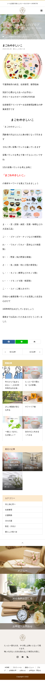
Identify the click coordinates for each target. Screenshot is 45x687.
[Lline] (21, 342)
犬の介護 (8, 521)
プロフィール (17, 667)
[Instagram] (17, 657)
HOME (7, 667)
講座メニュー (29, 667)
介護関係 (8, 515)
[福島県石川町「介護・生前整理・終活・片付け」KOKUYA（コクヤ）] (22, 637)
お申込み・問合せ (35, 670)
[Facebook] (22, 657)
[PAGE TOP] (22, 543)
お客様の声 (12, 670)
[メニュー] (41, 10)
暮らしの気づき (19, 49)
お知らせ (23, 670)
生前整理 (8, 510)
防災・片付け (10, 526)
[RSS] (27, 657)
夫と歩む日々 (10, 504)
